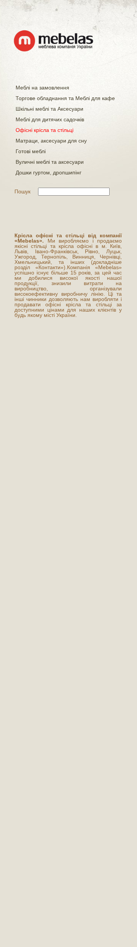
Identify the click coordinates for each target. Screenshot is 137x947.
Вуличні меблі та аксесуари (50, 162)
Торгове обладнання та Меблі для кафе (65, 98)
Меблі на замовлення (42, 88)
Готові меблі (31, 151)
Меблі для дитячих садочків (50, 119)
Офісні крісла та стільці (44, 130)
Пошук (22, 191)
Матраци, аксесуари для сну (51, 141)
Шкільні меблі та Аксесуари (49, 109)
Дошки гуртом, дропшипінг (48, 172)
